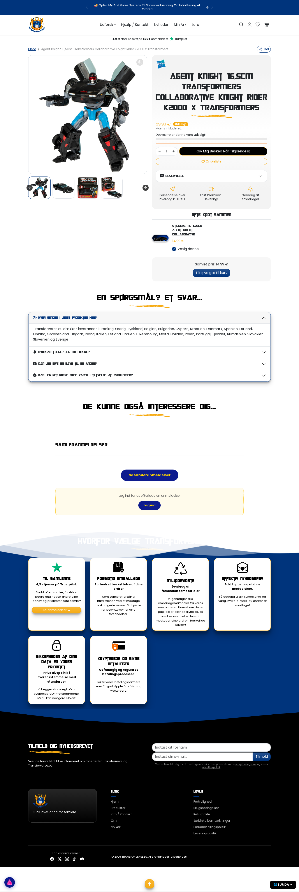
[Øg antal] (174, 151)
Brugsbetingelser (206, 808)
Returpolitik (201, 814)
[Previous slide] (29, 427)
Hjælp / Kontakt (135, 24)
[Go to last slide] (29, 188)
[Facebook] (52, 859)
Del (266, 49)
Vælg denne (188, 248)
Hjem (32, 49)
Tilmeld (261, 756)
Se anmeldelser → (56, 610)
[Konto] (249, 24)
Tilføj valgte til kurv (211, 272)
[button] (241, 24)
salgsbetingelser (246, 764)
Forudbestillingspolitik (209, 827)
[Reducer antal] (160, 151)
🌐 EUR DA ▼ (283, 884)
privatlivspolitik (211, 767)
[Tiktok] (74, 859)
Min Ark (180, 24)
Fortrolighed (202, 801)
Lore (195, 24)
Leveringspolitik (204, 833)
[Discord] (82, 859)
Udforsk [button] (106, 24)
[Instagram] (67, 859)
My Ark (116, 827)
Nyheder (161, 24)
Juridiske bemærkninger (211, 820)
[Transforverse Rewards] (9, 882)
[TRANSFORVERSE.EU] (37, 24)
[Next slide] (145, 188)
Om (114, 820)
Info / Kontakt (121, 814)
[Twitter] (59, 859)
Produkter (118, 808)
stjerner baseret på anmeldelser (149, 39)
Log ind (149, 505)
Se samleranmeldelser (150, 475)
